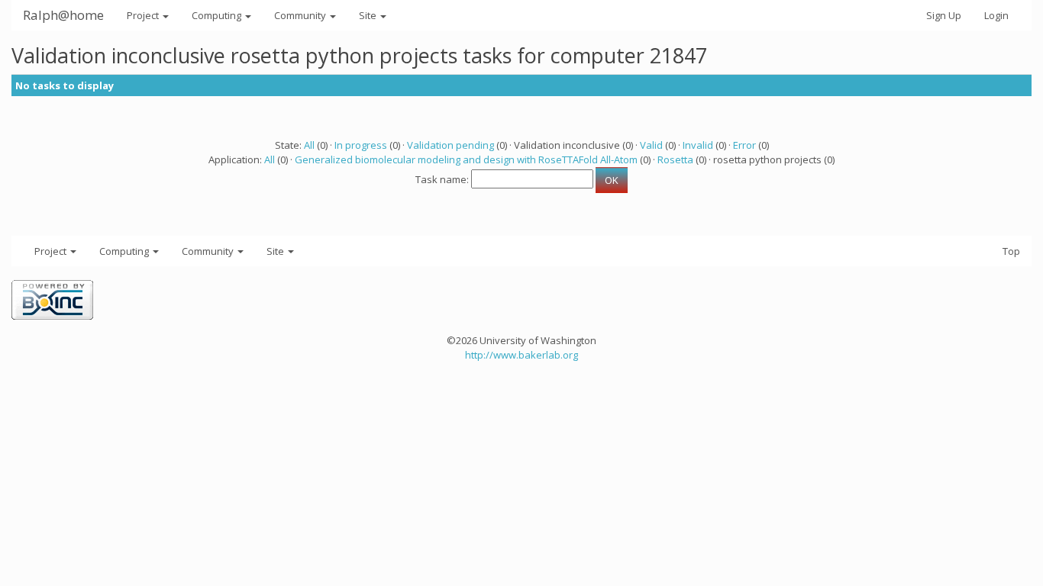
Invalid (698, 145)
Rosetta (675, 159)
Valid (651, 145)
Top (1011, 251)
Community (301, 15)
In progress (360, 145)
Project (144, 15)
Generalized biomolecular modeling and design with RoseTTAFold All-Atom (466, 159)
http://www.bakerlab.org (521, 355)
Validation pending (450, 145)
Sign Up (943, 15)
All (309, 145)
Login (996, 15)
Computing (218, 15)
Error (744, 145)
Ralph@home (63, 15)
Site (369, 15)
